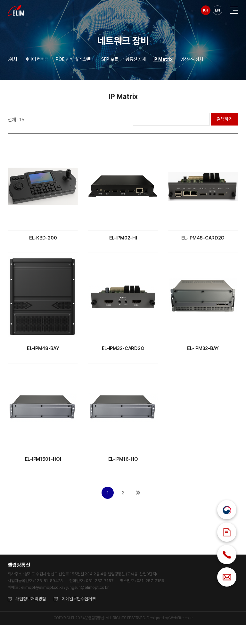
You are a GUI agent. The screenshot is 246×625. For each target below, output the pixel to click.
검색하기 (225, 119)
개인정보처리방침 (30, 598)
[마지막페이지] (138, 493)
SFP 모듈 (109, 59)
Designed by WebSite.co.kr (170, 618)
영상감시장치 (191, 59)
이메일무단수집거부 (79, 598)
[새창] (226, 509)
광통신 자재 (135, 59)
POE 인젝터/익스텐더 (75, 59)
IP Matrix (163, 59)
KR (205, 10)
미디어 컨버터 (36, 59)
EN (217, 10)
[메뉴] (234, 10)
